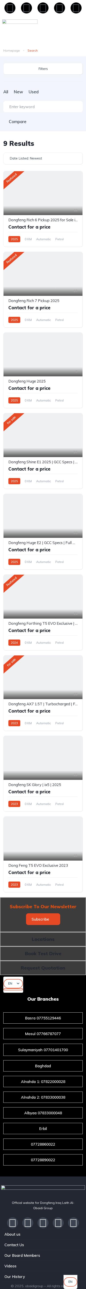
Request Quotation (43, 968)
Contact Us (14, 1244)
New (18, 91)
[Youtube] (43, 7)
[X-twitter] (26, 7)
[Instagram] (59, 7)
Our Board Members (22, 1255)
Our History (14, 1276)
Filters (43, 69)
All (5, 91)
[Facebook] (9, 7)
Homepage (11, 51)
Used (34, 91)
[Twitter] (58, 1222)
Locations (43, 939)
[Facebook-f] (12, 1222)
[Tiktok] (76, 7)
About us (12, 1234)
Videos (10, 1266)
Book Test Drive (43, 953)
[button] (43, 919)
